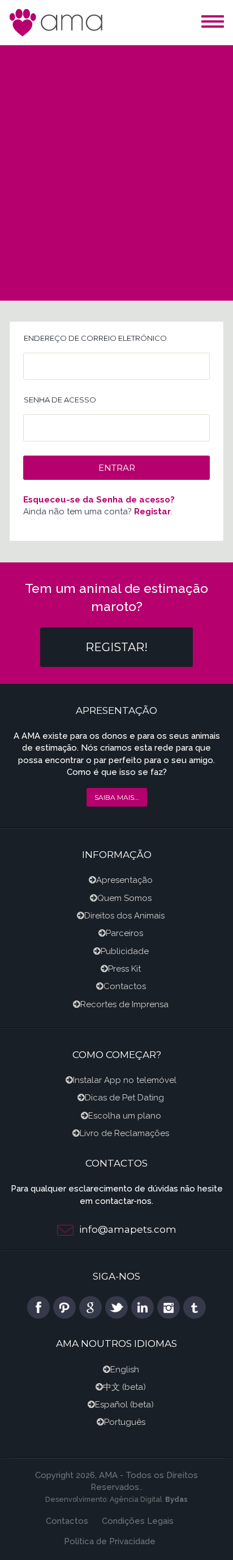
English (124, 1369)
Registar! (116, 647)
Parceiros (124, 933)
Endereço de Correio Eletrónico (95, 338)
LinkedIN (142, 1307)
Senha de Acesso (60, 399)
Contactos (124, 986)
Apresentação (124, 880)
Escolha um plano (124, 1116)
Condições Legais (138, 1521)
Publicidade (125, 951)
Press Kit (124, 969)
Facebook (38, 1307)
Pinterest (64, 1307)
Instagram (168, 1307)
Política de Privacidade (110, 1541)
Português (124, 1422)
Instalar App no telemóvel (124, 1080)
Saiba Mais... (116, 797)
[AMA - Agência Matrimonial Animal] (57, 21)
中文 (111, 1387)
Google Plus (90, 1307)
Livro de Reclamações (124, 1133)
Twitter (116, 1307)
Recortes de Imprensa (124, 1004)
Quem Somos (124, 898)
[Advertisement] (116, 167)
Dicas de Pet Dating (124, 1098)
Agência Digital (136, 1499)
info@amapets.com (127, 1229)
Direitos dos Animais (124, 916)
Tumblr (194, 1307)
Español (111, 1404)
